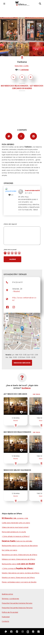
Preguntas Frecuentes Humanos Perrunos (17, 603)
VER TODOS (36, 394)
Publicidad (6, 617)
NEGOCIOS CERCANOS (22, 363)
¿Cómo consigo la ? (17, 568)
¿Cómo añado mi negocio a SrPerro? (16, 536)
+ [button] (7, 316)
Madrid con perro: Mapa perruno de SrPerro (18, 577)
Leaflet (37, 348)
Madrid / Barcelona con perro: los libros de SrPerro (20, 573)
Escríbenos (26, 388)
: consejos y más (15, 518)
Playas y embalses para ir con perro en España (19, 582)
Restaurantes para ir (18, 564)
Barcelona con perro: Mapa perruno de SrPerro (19, 554)
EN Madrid (27, 88)
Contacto (5, 621)
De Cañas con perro (9, 550)
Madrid (16, 291)
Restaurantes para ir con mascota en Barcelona (20, 545)
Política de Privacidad (10, 612)
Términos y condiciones (10, 598)
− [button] (7, 319)
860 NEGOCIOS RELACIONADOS (14, 85)
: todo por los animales (17, 541)
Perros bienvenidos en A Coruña (14, 532)
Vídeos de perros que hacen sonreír (15, 527)
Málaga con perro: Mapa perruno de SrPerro (18, 559)
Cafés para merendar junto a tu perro (16, 523)
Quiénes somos (7, 594)
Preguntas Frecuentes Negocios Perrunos (17, 608)
